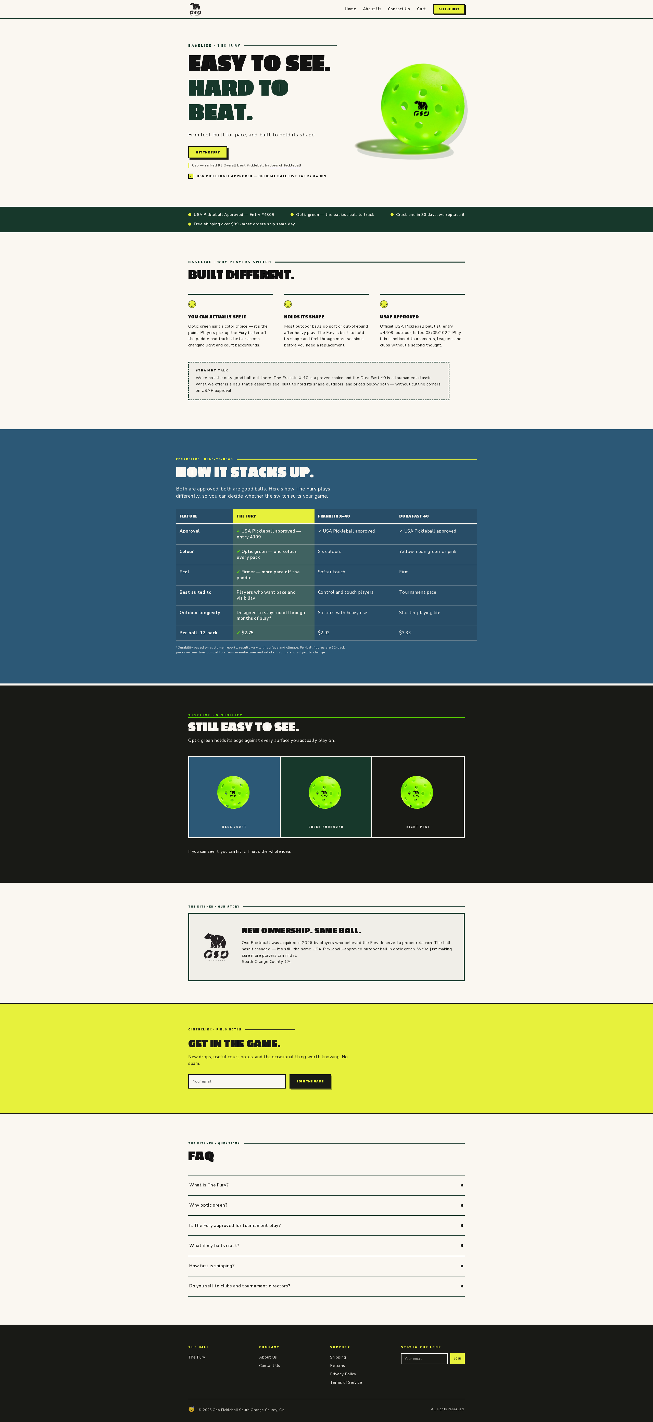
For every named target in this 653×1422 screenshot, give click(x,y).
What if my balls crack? (214, 1246)
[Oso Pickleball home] (195, 9)
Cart (421, 8)
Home (350, 8)
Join (457, 1358)
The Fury (196, 1357)
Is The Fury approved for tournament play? (235, 1226)
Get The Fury (448, 9)
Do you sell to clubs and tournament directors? (239, 1286)
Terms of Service (346, 1382)
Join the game (310, 1081)
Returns (337, 1365)
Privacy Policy (343, 1374)
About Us (372, 8)
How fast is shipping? (212, 1266)
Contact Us (399, 8)
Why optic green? (208, 1205)
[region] (326, 575)
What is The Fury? (209, 1185)
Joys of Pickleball (285, 165)
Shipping (338, 1357)
